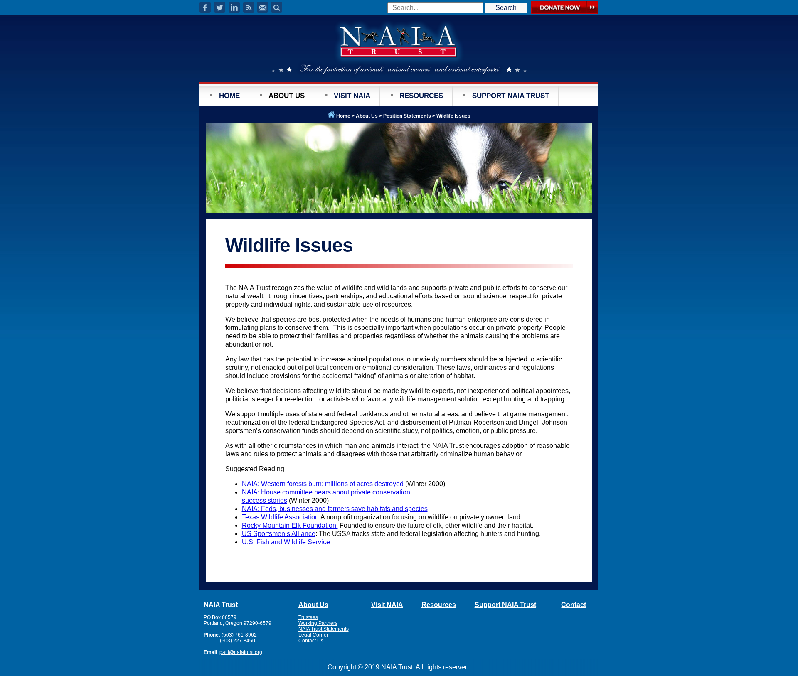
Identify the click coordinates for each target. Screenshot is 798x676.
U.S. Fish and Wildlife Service (286, 542)
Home (343, 116)
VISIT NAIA (352, 96)
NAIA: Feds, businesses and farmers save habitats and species (335, 508)
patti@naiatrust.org (240, 652)
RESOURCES (421, 96)
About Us (367, 116)
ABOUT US (286, 96)
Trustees (308, 617)
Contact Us (310, 641)
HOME (229, 96)
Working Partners (317, 623)
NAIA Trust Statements (323, 629)
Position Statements (407, 116)
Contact (573, 604)
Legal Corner (313, 635)
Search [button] (506, 7)
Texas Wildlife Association (280, 517)
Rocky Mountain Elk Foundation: (290, 525)
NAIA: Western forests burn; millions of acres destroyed (323, 483)
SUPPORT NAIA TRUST (510, 96)
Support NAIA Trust (505, 604)
